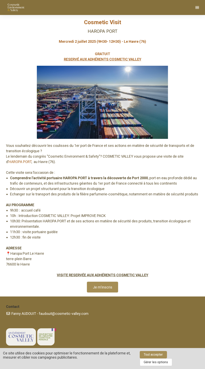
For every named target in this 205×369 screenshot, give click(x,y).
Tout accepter (153, 354)
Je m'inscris (102, 287)
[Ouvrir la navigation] (197, 7)
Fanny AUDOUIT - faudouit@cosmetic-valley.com (49, 313)
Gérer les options (156, 362)
